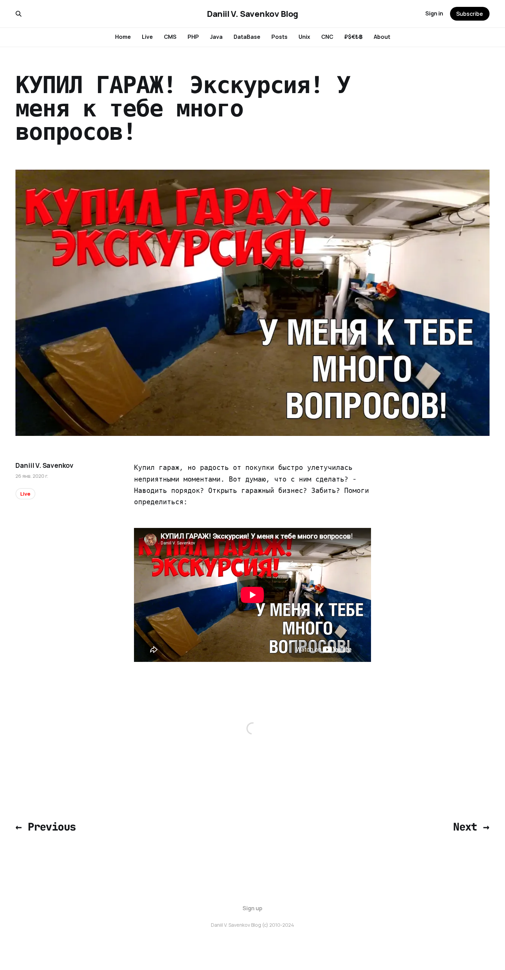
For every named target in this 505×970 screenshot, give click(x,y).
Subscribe (469, 14)
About (382, 37)
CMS (170, 37)
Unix (304, 37)
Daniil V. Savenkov (44, 465)
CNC (327, 37)
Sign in (434, 13)
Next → (471, 827)
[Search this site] (18, 14)
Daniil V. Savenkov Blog (252, 14)
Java (216, 37)
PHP (193, 37)
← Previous (45, 827)
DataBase (247, 37)
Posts (279, 37)
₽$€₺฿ (353, 37)
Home (123, 37)
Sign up (252, 908)
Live (147, 37)
